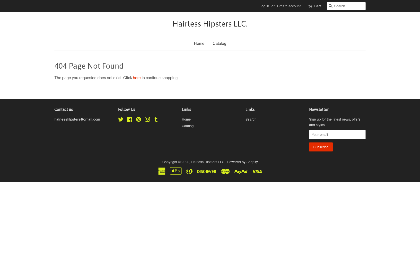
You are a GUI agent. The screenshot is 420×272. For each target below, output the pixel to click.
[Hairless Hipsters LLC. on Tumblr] (156, 120)
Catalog (219, 43)
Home (199, 43)
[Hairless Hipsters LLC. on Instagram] (147, 120)
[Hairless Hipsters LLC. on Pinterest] (138, 120)
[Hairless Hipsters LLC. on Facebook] (129, 120)
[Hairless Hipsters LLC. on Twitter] (120, 120)
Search (250, 119)
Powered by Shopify (242, 161)
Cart (317, 5)
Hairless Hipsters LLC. (210, 23)
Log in (264, 5)
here (137, 77)
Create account (289, 5)
